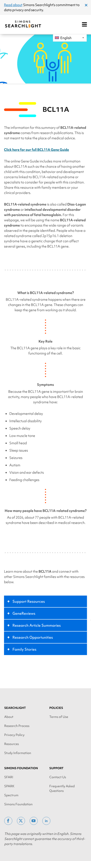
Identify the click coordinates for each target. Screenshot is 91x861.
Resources (11, 744)
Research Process (16, 726)
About (8, 717)
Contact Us (57, 777)
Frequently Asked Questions (62, 788)
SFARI (8, 777)
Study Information (17, 753)
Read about (13, 5)
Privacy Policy (14, 735)
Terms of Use (58, 717)
